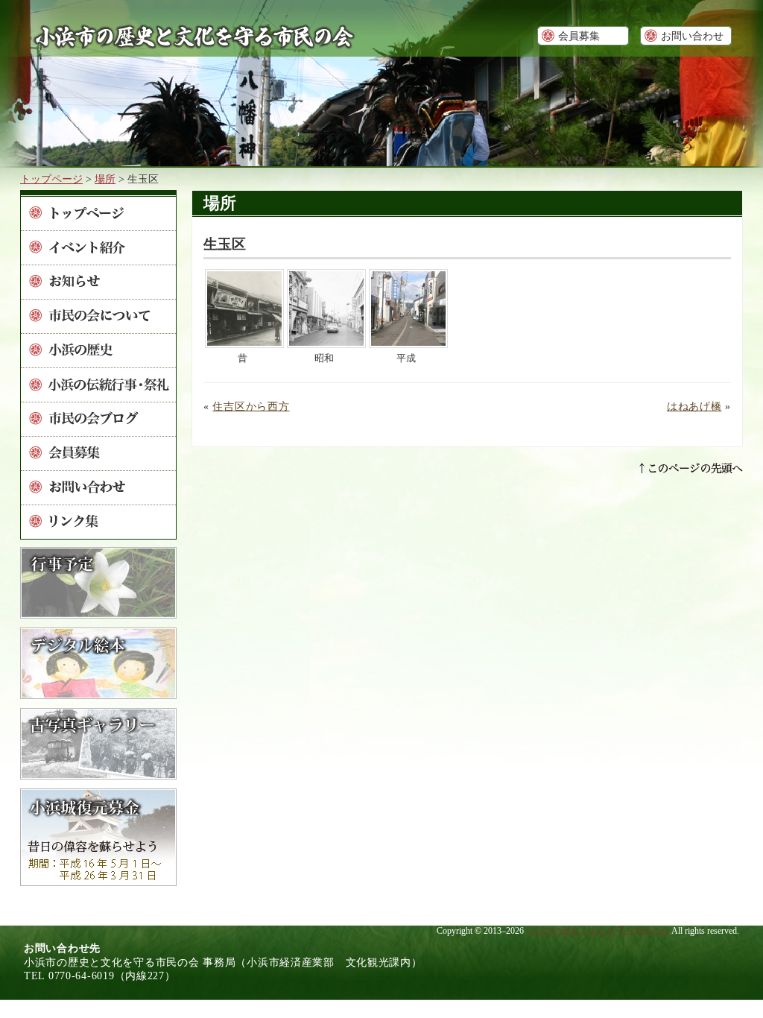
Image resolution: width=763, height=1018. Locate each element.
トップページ (51, 179)
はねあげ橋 (694, 406)
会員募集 (579, 36)
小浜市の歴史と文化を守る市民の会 (597, 930)
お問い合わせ (692, 36)
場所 (105, 179)
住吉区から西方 (250, 406)
